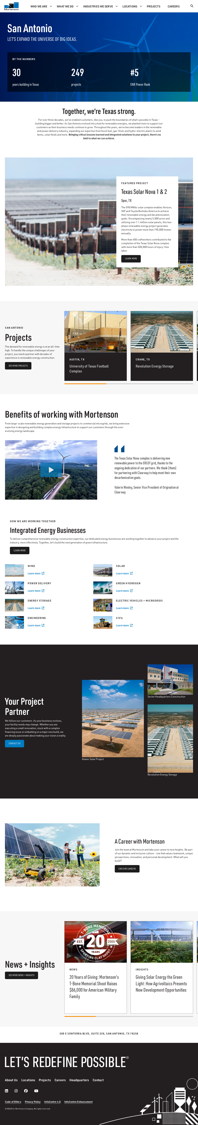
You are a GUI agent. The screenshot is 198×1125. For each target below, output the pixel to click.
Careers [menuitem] (174, 6)
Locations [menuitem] (130, 6)
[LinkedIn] (9, 1090)
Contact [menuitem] (98, 1080)
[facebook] (29, 1090)
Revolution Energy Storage (162, 774)
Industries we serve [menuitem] (98, 6)
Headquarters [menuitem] (79, 1080)
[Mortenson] (11, 6)
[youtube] (36, 1090)
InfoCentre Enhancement (78, 1101)
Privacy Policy (33, 1101)
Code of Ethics (13, 1101)
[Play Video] (51, 470)
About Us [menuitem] (11, 1080)
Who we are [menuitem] (38, 6)
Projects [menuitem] (153, 6)
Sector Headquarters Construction (166, 696)
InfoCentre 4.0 (52, 1101)
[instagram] (19, 1090)
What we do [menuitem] (65, 6)
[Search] (192, 6)
